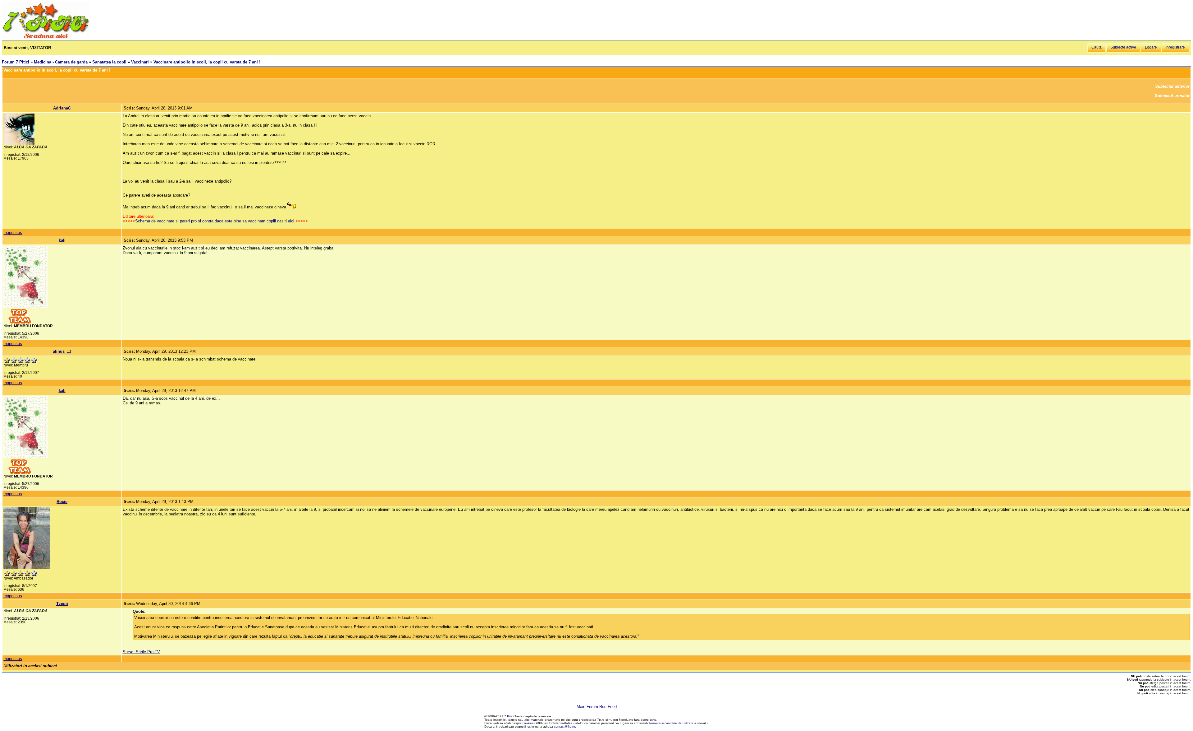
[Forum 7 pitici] (45, 37)
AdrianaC (62, 108)
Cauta (1096, 47)
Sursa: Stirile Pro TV (141, 652)
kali (62, 240)
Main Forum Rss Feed (597, 706)
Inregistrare (1175, 47)
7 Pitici (509, 716)
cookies (528, 723)
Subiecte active (1123, 47)
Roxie (62, 501)
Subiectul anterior (1172, 86)
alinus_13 (62, 351)
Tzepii (62, 603)
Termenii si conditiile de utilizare (671, 723)
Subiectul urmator (1172, 95)
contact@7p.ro (564, 726)
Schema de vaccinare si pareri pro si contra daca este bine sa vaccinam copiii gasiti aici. (215, 221)
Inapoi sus (12, 232)
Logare (1151, 47)
